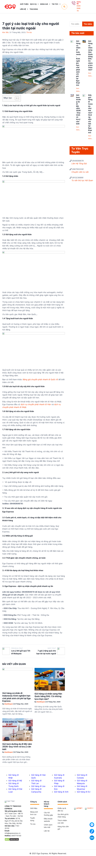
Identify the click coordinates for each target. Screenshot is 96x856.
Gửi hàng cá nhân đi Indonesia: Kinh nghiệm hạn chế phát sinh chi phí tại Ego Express (16, 697)
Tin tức (29, 32)
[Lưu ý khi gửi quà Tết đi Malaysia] (6, 651)
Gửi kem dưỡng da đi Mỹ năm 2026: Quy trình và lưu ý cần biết (17, 746)
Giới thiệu (33, 808)
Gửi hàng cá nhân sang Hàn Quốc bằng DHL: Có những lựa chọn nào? (48, 696)
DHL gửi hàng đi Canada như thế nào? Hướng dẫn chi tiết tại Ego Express (90, 114)
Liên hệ (46, 831)
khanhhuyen (8, 704)
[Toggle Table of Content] (15, 98)
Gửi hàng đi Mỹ (15, 780)
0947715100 (16, 836)
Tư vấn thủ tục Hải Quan (82, 180)
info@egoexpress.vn (12, 833)
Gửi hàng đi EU (83, 792)
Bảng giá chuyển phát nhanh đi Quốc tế (40, 379)
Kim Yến (5, 32)
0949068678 (78, 8)
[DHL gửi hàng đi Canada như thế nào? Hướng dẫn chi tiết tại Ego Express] (84, 96)
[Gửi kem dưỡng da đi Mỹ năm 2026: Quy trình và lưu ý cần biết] (17, 740)
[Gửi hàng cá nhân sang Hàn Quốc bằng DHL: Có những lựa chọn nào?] (50, 690)
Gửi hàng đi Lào (38, 786)
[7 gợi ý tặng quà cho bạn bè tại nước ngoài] (61, 651)
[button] (64, 6)
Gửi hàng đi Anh (61, 792)
